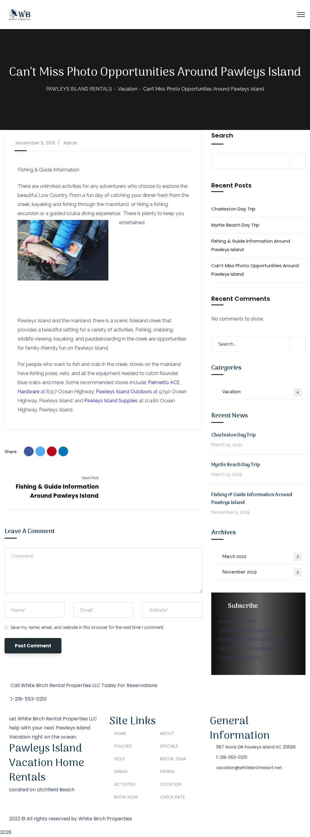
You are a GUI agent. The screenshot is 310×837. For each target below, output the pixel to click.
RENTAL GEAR (173, 759)
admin (70, 143)
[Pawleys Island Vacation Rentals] (19, 14)
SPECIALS (169, 746)
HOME (120, 733)
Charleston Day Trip (233, 209)
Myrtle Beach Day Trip (235, 225)
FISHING (167, 772)
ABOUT (167, 733)
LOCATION (170, 784)
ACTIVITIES (125, 784)
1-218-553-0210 (231, 757)
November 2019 (260, 572)
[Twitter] (40, 451)
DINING (121, 772)
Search (222, 135)
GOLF (119, 759)
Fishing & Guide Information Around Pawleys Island (250, 245)
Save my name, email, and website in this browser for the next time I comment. (87, 627)
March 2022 (260, 556)
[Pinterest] (52, 451)
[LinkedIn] (63, 451)
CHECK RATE (172, 797)
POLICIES (123, 746)
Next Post (90, 478)
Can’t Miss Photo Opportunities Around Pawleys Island (255, 269)
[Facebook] (29, 451)
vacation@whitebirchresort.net (249, 768)
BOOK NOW (126, 797)
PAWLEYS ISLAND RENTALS (79, 89)
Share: (11, 451)
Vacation (127, 89)
